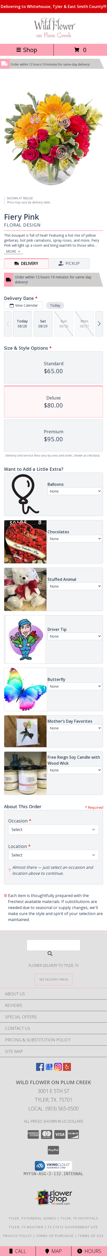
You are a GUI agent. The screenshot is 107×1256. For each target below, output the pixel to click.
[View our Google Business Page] (49, 1069)
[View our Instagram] (58, 1069)
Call (19, 1251)
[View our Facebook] (40, 1069)
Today (55, 305)
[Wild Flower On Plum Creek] (53, 36)
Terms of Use (91, 1235)
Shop (30, 50)
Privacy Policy (17, 1235)
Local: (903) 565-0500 (53, 1108)
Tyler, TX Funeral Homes (32, 1218)
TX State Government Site (73, 1227)
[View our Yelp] (67, 1069)
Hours (91, 1251)
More (11, 251)
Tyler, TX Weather (26, 1227)
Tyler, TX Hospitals (79, 1218)
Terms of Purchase (55, 1235)
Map (55, 1251)
